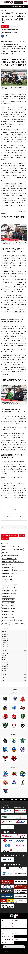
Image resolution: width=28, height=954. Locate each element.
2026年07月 (5, 635)
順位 (3, 923)
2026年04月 (5, 640)
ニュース (16, 927)
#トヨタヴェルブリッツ (18, 570)
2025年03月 (5, 667)
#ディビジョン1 (14, 26)
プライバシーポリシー (6, 939)
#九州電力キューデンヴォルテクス (10, 585)
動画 (3, 933)
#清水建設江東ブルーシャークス (9, 591)
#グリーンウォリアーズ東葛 (8, 588)
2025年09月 (5, 659)
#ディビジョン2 (15, 546)
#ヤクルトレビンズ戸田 (7, 620)
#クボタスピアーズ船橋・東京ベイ (10, 29)
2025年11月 (5, 655)
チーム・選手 (4, 927)
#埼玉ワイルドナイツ (7, 561)
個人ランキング (18, 923)
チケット (20, 2)
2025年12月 (5, 653)
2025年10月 (5, 657)
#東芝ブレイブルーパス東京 (8, 567)
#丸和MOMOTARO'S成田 (8, 617)
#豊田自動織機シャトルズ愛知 (9, 594)
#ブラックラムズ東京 (7, 579)
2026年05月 (5, 638)
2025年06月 (5, 661)
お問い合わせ (4, 942)
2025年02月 (5, 669)
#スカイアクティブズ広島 (8, 600)
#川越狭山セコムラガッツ (8, 582)
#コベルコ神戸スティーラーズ (9, 558)
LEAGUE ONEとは (5, 936)
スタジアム (17, 933)
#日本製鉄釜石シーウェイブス (9, 611)
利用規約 (16, 939)
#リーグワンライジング (17, 549)
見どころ (22, 535)
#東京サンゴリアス (6, 564)
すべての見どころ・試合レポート (9, 535)
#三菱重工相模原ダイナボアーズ (9, 32)
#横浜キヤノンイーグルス (8, 576)
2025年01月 (5, 670)
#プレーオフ (5, 623)
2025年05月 (5, 663)
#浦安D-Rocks (5, 552)
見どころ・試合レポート (7, 930)
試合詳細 (14, 509)
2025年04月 (5, 665)
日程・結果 (17, 920)
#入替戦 (22, 623)
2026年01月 (5, 646)
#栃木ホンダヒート (6, 570)
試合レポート (5, 26)
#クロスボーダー (14, 623)
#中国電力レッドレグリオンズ (9, 608)
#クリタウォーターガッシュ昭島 (9, 605)
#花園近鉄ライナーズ (7, 597)
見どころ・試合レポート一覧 (14, 516)
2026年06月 (5, 637)
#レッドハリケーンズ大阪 (8, 602)
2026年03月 (5, 642)
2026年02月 (5, 644)
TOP (2, 6)
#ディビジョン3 (6, 549)
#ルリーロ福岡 (18, 620)
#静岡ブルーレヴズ (18, 561)
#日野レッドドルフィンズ (8, 614)
